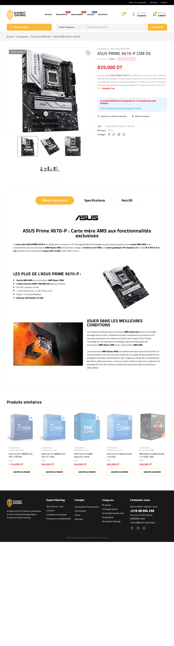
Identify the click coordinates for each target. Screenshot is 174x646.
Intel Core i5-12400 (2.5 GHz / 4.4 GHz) (119, 455)
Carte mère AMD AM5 (41, 36)
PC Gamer (106, 505)
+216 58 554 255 (142, 511)
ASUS (110, 130)
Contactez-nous (137, 518)
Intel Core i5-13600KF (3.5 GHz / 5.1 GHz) (53, 455)
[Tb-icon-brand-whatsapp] (144, 528)
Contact (164, 2)
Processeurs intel (16, 450)
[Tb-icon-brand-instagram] (138, 528)
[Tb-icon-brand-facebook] (132, 528)
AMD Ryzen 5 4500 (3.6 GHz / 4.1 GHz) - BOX (151, 455)
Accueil (10, 36)
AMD (141, 460)
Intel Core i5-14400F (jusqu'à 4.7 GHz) (83, 455)
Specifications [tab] (94, 200)
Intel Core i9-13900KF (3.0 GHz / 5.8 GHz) (20, 455)
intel (11, 460)
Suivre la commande (137, 2)
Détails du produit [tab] (55, 200)
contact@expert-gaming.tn (142, 522)
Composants (22, 36)
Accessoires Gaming (111, 521)
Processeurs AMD (146, 450)
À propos (153, 2)
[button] (88, 52)
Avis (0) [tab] (127, 200)
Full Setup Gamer (110, 509)
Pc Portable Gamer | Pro (113, 513)
